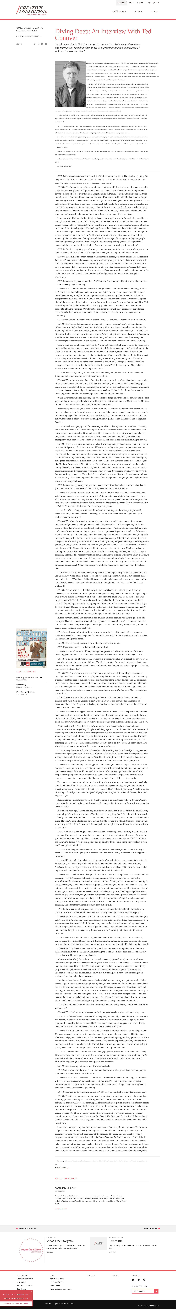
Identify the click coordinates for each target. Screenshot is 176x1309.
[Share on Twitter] (34, 44)
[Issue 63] (31, 648)
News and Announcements (60, 1289)
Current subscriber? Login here (16, 1298)
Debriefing (21, 684)
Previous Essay (28, 1228)
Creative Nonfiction (25, 1279)
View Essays (60, 1208)
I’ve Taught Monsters (25, 692)
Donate (140, 3)
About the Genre (57, 1279)
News (131, 3)
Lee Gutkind (55, 1285)
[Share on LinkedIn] (42, 44)
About (138, 11)
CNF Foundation (56, 1282)
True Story (21, 1282)
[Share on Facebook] (38, 44)
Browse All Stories (24, 1285)
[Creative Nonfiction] (37, 10)
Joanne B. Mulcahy (33, 36)
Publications (119, 11)
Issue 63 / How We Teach (26, 30)
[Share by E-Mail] (46, 44)
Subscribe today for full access (16, 1303)
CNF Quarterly (21, 28)
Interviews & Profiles (36, 28)
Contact (155, 11)
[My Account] (149, 3)
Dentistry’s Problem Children (29, 677)
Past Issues (21, 1289)
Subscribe (122, 3)
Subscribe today (61, 1167)
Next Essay (151, 1228)
